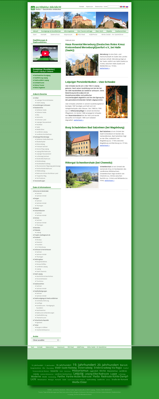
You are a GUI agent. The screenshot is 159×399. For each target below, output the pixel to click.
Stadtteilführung (41, 315)
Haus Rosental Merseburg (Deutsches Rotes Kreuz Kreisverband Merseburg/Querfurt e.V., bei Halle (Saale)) (95, 47)
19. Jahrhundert (84, 365)
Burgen (36, 198)
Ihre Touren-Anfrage (84, 31)
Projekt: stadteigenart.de (42, 235)
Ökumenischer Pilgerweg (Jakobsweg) (48, 166)
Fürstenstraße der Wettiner (41, 371)
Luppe (113, 373)
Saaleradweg (91, 379)
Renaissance (42, 379)
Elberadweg (50, 368)
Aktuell (35, 31)
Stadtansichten (120, 31)
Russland (37, 237)
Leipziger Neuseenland (43, 122)
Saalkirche (101, 379)
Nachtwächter (41, 310)
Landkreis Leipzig (41, 132)
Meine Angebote (39, 87)
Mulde (44, 377)
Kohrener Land (41, 120)
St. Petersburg (41, 247)
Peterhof (39, 242)
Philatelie (37, 230)
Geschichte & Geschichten (44, 276)
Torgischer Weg (41, 176)
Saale (38, 127)
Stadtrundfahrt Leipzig (41, 80)
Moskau (39, 240)
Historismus (80, 370)
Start (34, 34)
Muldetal (39, 125)
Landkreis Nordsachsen (44, 134)
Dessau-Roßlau (41, 264)
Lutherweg (121, 374)
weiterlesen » (105, 68)
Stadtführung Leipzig (41, 78)
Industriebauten (39, 211)
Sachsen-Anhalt (41, 196)
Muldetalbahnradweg (43, 164)
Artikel (36, 98)
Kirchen (36, 218)
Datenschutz (55, 34)
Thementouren (41, 318)
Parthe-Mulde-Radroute (44, 168)
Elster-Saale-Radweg (66, 367)
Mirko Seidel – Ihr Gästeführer (112, 34)
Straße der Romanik (120, 379)
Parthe (61, 376)
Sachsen (39, 193)
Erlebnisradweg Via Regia (108, 367)
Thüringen (39, 206)
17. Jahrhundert (50, 365)
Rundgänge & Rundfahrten (51, 31)
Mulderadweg (40, 161)
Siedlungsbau (38, 259)
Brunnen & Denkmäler (41, 191)
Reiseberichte (38, 108)
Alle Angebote (69, 31)
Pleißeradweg (40, 171)
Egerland (39, 322)
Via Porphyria (40, 178)
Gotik (61, 371)
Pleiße (96, 376)
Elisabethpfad (40, 142)
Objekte (109, 31)
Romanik (58, 380)
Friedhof (125, 368)
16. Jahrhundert (37, 365)
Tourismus (39, 281)
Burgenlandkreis (41, 262)
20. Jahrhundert (108, 365)
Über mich (99, 31)
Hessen (36, 208)
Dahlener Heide (41, 110)
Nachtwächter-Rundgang (42, 75)
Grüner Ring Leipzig (42, 149)
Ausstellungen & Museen (42, 105)
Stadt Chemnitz (41, 271)
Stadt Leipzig (40, 103)
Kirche (103, 370)
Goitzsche (39, 117)
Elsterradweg (40, 144)
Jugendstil (94, 371)
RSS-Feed (81, 34)
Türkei (36, 325)
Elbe (37, 115)
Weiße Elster (40, 129)
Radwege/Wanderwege (41, 137)
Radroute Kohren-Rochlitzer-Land (47, 173)
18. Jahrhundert (63, 365)
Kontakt (43, 34)
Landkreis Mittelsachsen (47, 374)
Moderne (36, 376)
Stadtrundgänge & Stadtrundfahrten (46, 298)
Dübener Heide (41, 112)
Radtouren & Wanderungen (45, 313)
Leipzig (38, 232)
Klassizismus (112, 371)
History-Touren (39, 85)
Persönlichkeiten (41, 279)
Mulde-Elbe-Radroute (43, 159)
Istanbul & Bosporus (43, 330)
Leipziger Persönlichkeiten (44, 100)
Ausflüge (39, 303)
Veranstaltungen (39, 181)
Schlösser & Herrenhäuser (42, 249)
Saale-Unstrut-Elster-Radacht (76, 380)
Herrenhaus (67, 371)
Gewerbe (54, 371)
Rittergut (51, 380)
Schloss (108, 379)
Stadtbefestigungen (40, 291)
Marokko (37, 228)
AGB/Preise (93, 34)
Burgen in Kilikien (41, 327)
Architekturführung (42, 301)
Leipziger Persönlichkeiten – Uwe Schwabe (90, 82)
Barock (124, 365)
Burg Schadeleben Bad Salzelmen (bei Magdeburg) (94, 127)
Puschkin (39, 245)
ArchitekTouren (39, 83)
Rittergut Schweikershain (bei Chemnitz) (88, 162)
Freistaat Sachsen (42, 146)
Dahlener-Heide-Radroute (44, 139)
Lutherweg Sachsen (42, 156)
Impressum (68, 34)
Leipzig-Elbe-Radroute (43, 151)
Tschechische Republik (41, 320)
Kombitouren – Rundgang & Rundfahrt (45, 307)
